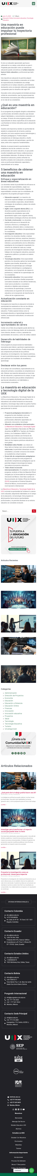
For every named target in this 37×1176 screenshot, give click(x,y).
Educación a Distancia (13, 703)
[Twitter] (21, 753)
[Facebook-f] (12, 753)
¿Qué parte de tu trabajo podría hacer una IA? (18, 793)
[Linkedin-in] (15, 753)
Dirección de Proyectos (14, 696)
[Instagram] (18, 753)
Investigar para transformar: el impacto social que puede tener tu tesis (16, 830)
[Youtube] (24, 753)
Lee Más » (3, 804)
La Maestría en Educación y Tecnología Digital (20, 427)
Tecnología (9, 721)
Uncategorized (11, 729)
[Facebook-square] (16, 1109)
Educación (9, 701)
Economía (9, 698)
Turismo (8, 726)
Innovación (9, 711)
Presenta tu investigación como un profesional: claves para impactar (14, 873)
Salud (7, 719)
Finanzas (8, 708)
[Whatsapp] (13, 1109)
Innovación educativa (20, 18)
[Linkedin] (18, 1109)
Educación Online (8, 18)
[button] (33, 3)
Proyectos (9, 716)
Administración (11, 693)
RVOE (7, 481)
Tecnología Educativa (13, 724)
